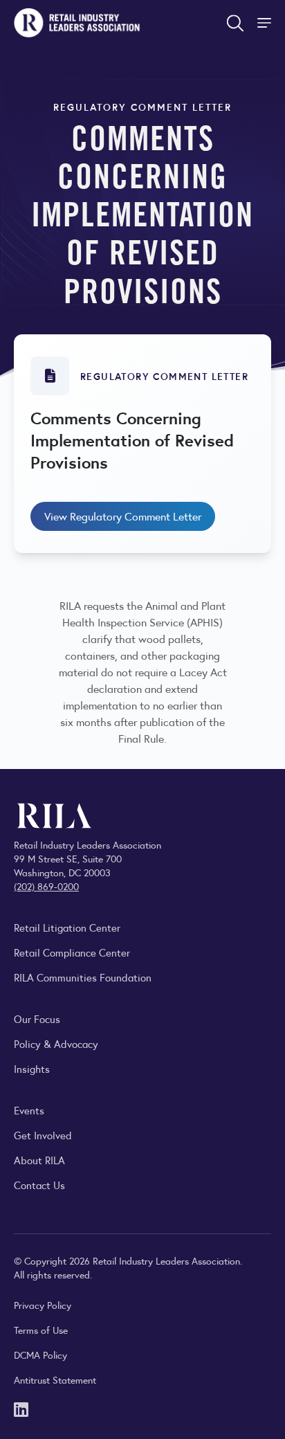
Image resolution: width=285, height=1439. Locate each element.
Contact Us (39, 1185)
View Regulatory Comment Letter (122, 516)
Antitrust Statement (55, 1379)
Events (29, 1110)
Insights (32, 1068)
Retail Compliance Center (72, 952)
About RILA (39, 1160)
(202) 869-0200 (46, 886)
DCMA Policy (40, 1354)
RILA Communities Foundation (82, 977)
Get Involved (43, 1135)
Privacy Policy (42, 1305)
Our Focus (37, 1018)
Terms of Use (41, 1330)
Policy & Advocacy (56, 1043)
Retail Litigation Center (67, 927)
